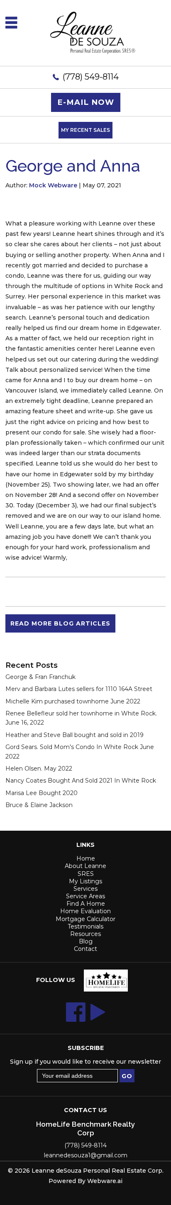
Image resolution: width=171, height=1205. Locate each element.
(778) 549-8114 (91, 77)
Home (85, 858)
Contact (85, 949)
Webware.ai (104, 1181)
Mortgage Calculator (85, 919)
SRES (86, 874)
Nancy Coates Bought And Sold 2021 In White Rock (80, 780)
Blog (86, 941)
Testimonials (85, 926)
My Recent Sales (85, 130)
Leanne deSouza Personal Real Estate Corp (97, 1170)
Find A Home (85, 903)
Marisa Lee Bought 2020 (41, 793)
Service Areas (85, 896)
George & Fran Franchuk (40, 677)
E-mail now (85, 102)
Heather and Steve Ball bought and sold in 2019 (74, 735)
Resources (85, 934)
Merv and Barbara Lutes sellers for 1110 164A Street (78, 689)
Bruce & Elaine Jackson (39, 805)
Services (85, 888)
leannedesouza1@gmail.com (85, 1155)
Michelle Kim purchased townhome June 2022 (72, 701)
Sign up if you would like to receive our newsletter (85, 1061)
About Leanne (85, 866)
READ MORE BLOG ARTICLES (60, 623)
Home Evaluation (85, 911)
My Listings (85, 881)
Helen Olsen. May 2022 (38, 768)
